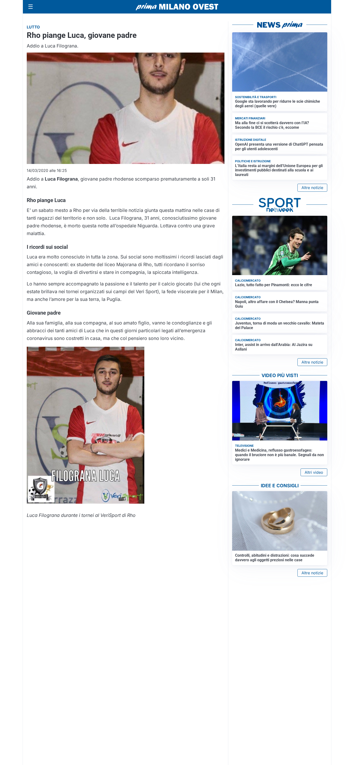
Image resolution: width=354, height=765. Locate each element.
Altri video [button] (314, 472)
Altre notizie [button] (312, 187)
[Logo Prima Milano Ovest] (177, 6)
